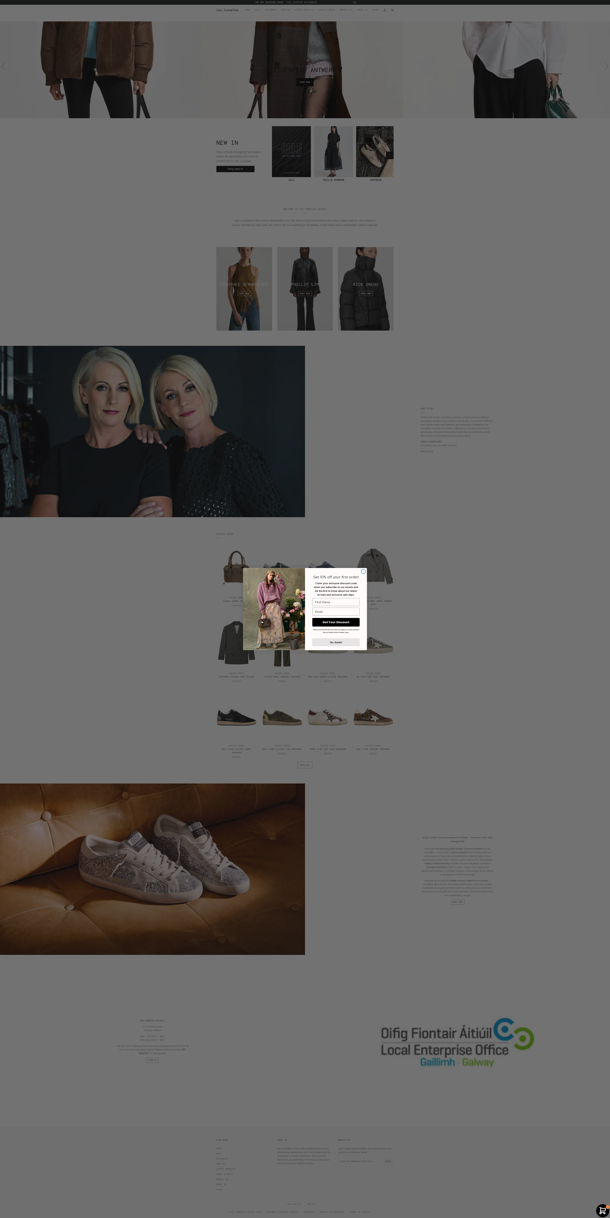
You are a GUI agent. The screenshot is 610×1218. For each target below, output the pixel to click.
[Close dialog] (363, 571)
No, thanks (336, 642)
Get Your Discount (335, 622)
